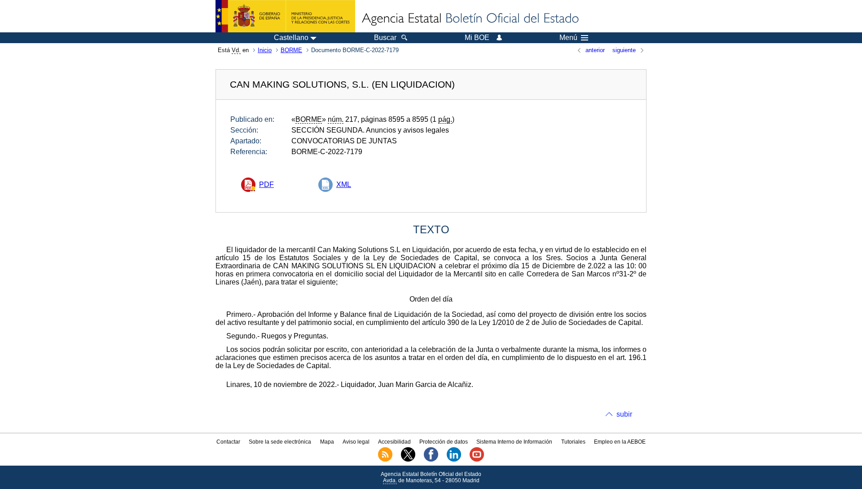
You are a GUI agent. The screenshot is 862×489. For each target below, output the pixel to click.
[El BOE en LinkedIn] (454, 460)
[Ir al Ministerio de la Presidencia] (285, 16)
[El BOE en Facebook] (431, 460)
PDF (266, 184)
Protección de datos (443, 442)
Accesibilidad (394, 442)
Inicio (265, 50)
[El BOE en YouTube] (477, 460)
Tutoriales (573, 442)
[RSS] (385, 460)
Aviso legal (356, 442)
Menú (568, 37)
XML (343, 184)
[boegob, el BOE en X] (408, 460)
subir (624, 414)
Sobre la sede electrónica (280, 442)
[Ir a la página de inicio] (469, 18)
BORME (291, 50)
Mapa (327, 442)
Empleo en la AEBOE (620, 442)
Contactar (228, 442)
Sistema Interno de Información (514, 442)
